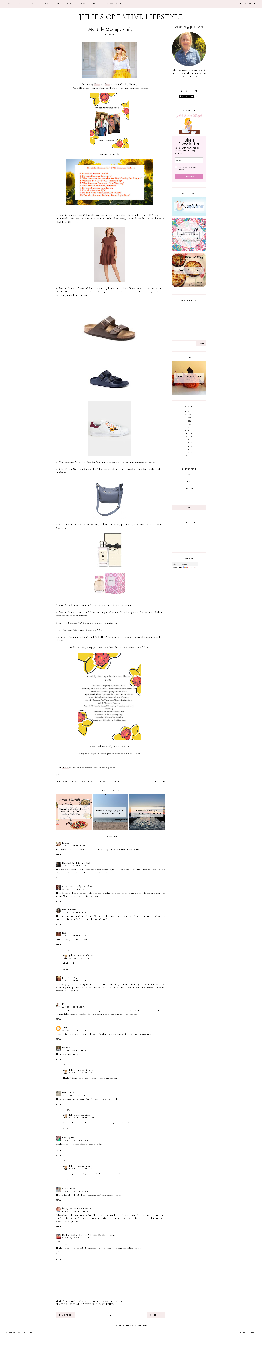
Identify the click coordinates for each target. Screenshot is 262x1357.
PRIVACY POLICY (114, 4)
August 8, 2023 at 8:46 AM (75, 1211)
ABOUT (20, 4)
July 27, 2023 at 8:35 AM (74, 866)
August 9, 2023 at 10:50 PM (75, 1238)
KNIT (59, 4)
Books (83, 4)
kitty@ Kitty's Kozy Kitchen (76, 1208)
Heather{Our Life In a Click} (77, 863)
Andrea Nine (68, 1188)
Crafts (70, 4)
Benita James (68, 1137)
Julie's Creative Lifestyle (131, 16)
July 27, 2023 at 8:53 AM (74, 889)
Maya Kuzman (69, 909)
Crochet (47, 4)
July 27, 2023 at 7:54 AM (74, 846)
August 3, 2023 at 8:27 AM (75, 1140)
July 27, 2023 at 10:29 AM (81, 958)
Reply (58, 855)
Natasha (66, 1047)
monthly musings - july (87, 782)
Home (9, 4)
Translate (192, 567)
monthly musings (64, 782)
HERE (65, 767)
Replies (69, 951)
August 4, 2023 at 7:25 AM (75, 1191)
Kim (64, 1004)
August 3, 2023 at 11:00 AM (82, 1073)
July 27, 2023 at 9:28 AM (74, 912)
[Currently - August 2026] (189, 250)
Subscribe (189, 176)
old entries (156, 1315)
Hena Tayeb (68, 1092)
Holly (97, 84)
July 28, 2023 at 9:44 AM (74, 1050)
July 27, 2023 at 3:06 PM (74, 1030)
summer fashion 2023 (111, 782)
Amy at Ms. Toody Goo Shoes (77, 886)
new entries (65, 1315)
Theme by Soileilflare (249, 1332)
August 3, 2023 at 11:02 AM (82, 1169)
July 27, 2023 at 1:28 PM (74, 1007)
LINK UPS (96, 4)
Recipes (33, 4)
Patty (107, 84)
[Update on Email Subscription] (189, 215)
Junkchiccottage (70, 977)
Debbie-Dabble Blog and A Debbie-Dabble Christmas (89, 1235)
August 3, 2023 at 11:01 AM (82, 1118)
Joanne (65, 843)
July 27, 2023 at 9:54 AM (74, 936)
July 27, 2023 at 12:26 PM (74, 981)
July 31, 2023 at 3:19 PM (73, 1095)
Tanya (65, 1027)
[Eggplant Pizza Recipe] (189, 286)
